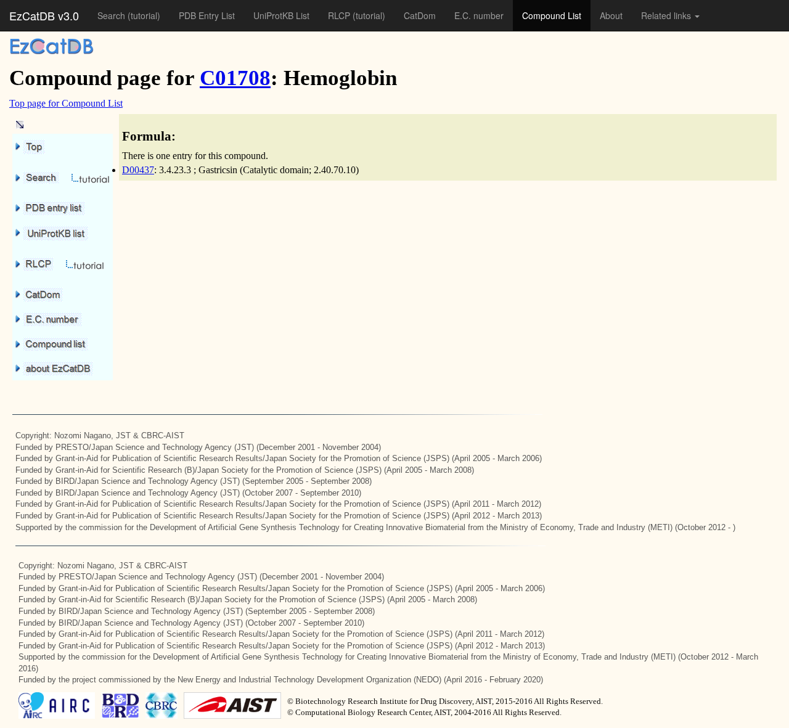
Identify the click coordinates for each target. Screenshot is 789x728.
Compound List (551, 15)
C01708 (235, 78)
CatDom (420, 15)
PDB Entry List (207, 15)
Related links (667, 15)
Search (112, 15)
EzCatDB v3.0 (44, 15)
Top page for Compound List (66, 103)
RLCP (340, 15)
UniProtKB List (281, 15)
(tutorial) (144, 15)
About (611, 15)
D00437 (138, 170)
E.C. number (479, 15)
